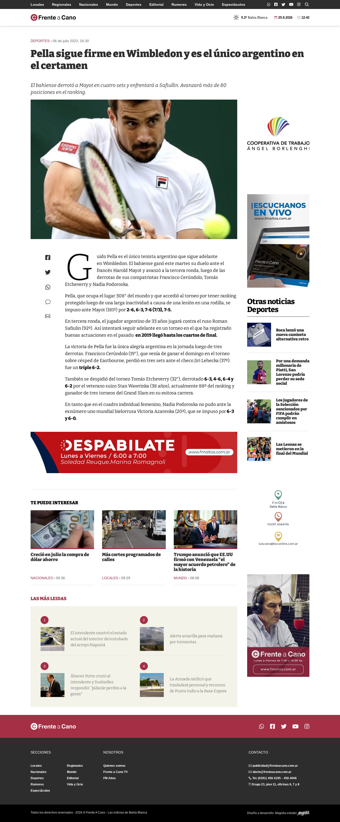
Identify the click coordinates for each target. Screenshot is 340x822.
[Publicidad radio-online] (278, 241)
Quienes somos (114, 765)
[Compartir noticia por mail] (47, 316)
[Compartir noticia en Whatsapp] (48, 287)
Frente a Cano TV (115, 772)
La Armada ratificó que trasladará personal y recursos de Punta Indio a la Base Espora (198, 685)
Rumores (179, 4)
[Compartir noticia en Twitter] (48, 272)
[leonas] (259, 449)
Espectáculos (233, 4)
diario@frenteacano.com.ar (272, 772)
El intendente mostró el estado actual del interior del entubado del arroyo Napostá (99, 639)
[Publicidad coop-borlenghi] (278, 133)
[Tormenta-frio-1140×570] (152, 639)
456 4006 (290, 778)
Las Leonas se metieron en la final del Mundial (292, 449)
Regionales (61, 4)
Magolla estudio (286, 813)
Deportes (133, 4)
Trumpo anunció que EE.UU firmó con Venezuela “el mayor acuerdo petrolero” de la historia (204, 562)
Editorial (156, 4)
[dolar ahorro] (62, 529)
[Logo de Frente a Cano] (53, 17)
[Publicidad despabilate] (134, 452)
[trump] (205, 529)
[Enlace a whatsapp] (268, 4)
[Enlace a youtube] (291, 4)
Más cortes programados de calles (131, 557)
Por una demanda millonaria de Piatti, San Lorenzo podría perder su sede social (292, 372)
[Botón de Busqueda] (306, 4)
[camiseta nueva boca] (259, 335)
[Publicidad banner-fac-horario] (278, 625)
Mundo (112, 4)
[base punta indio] (152, 685)
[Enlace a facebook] (276, 4)
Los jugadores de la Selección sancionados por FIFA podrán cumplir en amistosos (292, 411)
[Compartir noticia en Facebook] (47, 257)
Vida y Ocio (204, 4)
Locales (37, 4)
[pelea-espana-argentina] (259, 411)
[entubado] (52, 639)
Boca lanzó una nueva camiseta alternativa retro (292, 334)
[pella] (134, 169)
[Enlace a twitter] (283, 4)
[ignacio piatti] (259, 372)
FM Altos (109, 778)
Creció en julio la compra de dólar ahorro (60, 557)
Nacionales (88, 4)
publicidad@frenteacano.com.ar (275, 765)
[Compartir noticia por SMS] (48, 302)
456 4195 (274, 778)
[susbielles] (52, 685)
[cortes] (134, 529)
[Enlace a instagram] (298, 4)
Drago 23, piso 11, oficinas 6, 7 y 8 (275, 784)
